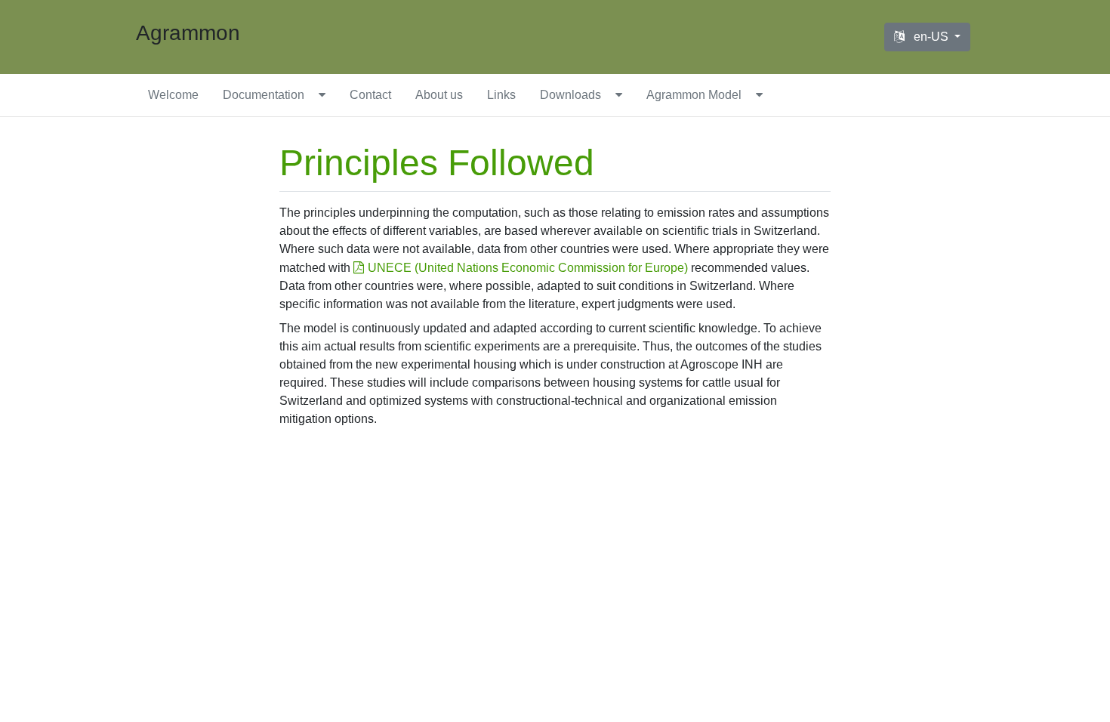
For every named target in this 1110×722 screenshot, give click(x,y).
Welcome (173, 94)
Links (501, 94)
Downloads (570, 94)
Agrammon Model (694, 94)
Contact (370, 94)
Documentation (263, 94)
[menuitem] (173, 95)
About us (439, 94)
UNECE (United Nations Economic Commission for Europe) (528, 267)
